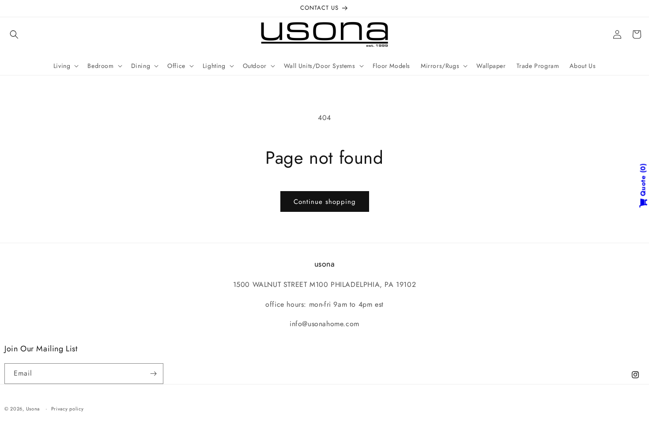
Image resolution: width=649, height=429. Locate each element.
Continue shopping (325, 202)
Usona (33, 408)
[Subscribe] (153, 373)
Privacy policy (67, 408)
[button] (14, 34)
